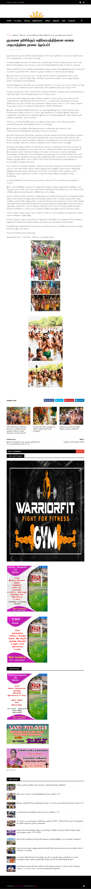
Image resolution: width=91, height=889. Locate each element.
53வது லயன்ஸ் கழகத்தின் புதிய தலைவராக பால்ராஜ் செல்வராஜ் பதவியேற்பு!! (41, 785)
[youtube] (83, 2)
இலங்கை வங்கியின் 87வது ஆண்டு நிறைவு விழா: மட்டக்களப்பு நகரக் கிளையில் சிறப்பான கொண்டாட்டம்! (50, 803)
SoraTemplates (19, 886)
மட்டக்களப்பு (17, 21)
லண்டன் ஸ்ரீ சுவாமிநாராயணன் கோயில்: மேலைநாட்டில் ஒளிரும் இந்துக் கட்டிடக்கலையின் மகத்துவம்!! (49, 839)
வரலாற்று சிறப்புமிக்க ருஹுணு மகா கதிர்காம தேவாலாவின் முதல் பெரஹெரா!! (44, 429)
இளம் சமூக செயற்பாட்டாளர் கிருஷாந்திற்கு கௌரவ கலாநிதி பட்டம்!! (38, 794)
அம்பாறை (27, 21)
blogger (80, 451)
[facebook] (80, 2)
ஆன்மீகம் (15, 35)
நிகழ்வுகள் (56, 21)
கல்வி (63, 21)
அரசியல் (47, 21)
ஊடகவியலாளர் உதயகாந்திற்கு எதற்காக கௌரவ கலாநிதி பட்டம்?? (38, 812)
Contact (21, 2)
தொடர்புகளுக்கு (13, 26)
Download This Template (32, 26)
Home (9, 2)
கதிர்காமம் (22, 35)
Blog (35, 886)
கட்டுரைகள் (71, 21)
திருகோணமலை (37, 21)
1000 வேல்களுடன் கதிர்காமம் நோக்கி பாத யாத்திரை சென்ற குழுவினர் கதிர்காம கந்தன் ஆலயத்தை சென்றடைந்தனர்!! (17, 430)
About (15, 2)
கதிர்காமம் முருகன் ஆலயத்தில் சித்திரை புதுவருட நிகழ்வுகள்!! (69, 428)
